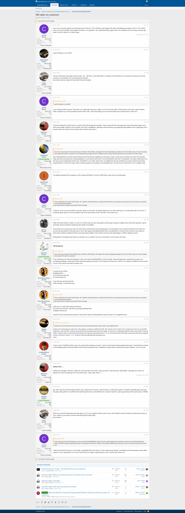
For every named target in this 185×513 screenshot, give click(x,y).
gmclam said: (58, 438)
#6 (147, 145)
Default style (41, 511)
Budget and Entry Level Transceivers (65, 497)
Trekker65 (44, 155)
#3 (147, 72)
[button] (49, 5)
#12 (147, 291)
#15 (147, 363)
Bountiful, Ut (47, 238)
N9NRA (43, 397)
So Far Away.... (47, 286)
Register (92, 5)
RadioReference (42, 5)
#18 (147, 435)
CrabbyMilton (44, 352)
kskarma (44, 132)
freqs (44, 83)
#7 (147, 172)
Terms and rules (128, 511)
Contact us (119, 511)
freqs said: (57, 199)
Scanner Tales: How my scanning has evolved (59, 486)
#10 (147, 242)
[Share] (145, 25)
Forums (54, 5)
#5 (147, 122)
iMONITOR (44, 182)
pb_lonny (44, 471)
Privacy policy (138, 511)
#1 (147, 25)
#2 (147, 50)
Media (74, 5)
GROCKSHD (44, 60)
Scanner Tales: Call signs (51, 481)
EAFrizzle (142, 470)
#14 (147, 342)
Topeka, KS (48, 141)
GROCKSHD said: (59, 101)
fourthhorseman (44, 278)
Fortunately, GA (47, 338)
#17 (147, 410)
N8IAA (44, 329)
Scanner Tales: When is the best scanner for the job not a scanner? (67, 475)
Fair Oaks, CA (47, 263)
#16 (147, 386)
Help (144, 511)
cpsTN (39, 17)
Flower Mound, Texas (45, 167)
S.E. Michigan (47, 190)
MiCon (143, 488)
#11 (147, 268)
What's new (64, 5)
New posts (39, 8)
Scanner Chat (57, 471)
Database (83, 5)
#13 (147, 319)
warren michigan (46, 93)
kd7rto (43, 230)
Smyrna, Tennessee (46, 45)
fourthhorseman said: (60, 323)
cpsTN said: (57, 149)
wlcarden (44, 497)
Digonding (142, 494)
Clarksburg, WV (47, 68)
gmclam (44, 253)
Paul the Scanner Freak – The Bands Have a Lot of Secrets (64, 469)
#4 (147, 97)
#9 (147, 219)
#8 (147, 195)
